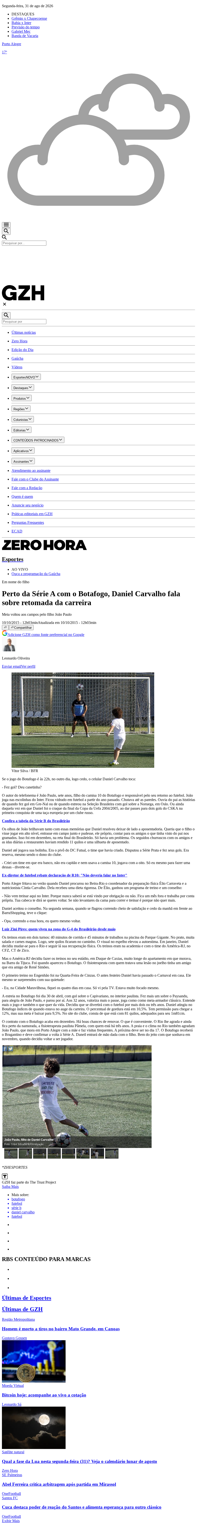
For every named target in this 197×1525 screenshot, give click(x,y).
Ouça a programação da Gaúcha (36, 574)
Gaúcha (17, 358)
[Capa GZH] (98, 254)
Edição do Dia (22, 350)
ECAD (17, 531)
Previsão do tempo (26, 27)
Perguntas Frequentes (28, 522)
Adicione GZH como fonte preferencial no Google (45, 635)
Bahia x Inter (21, 23)
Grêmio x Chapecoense (29, 18)
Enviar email (11, 666)
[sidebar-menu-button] (6, 225)
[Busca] (6, 231)
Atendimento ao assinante (31, 470)
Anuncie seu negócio (27, 505)
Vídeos (17, 367)
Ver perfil (28, 666)
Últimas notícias (24, 332)
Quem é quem (22, 496)
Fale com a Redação (27, 488)
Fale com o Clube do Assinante (35, 479)
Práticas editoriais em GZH (32, 514)
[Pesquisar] (6, 315)
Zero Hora (19, 341)
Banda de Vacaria (25, 36)
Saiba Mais (10, 1187)
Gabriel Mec (21, 31)
